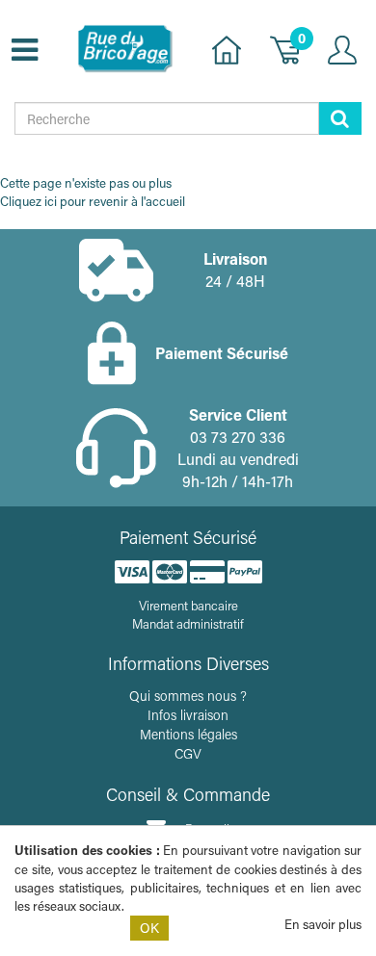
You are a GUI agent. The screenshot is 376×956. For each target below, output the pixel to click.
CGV (188, 753)
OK (149, 927)
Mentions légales (188, 734)
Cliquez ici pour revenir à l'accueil (92, 201)
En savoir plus (323, 924)
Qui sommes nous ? (188, 695)
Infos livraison (188, 715)
